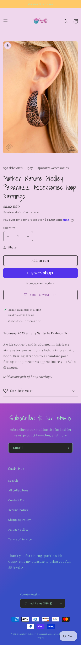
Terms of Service (20, 539)
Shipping (8, 212)
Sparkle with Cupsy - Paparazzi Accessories (38, 634)
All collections (18, 490)
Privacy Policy (18, 529)
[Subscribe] (67, 448)
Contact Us (16, 500)
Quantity (9, 227)
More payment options (40, 283)
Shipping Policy (19, 519)
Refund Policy (18, 510)
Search (13, 480)
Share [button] (12, 247)
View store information (25, 321)
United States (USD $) (38, 603)
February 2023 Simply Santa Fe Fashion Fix (36, 333)
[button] (5, 21)
